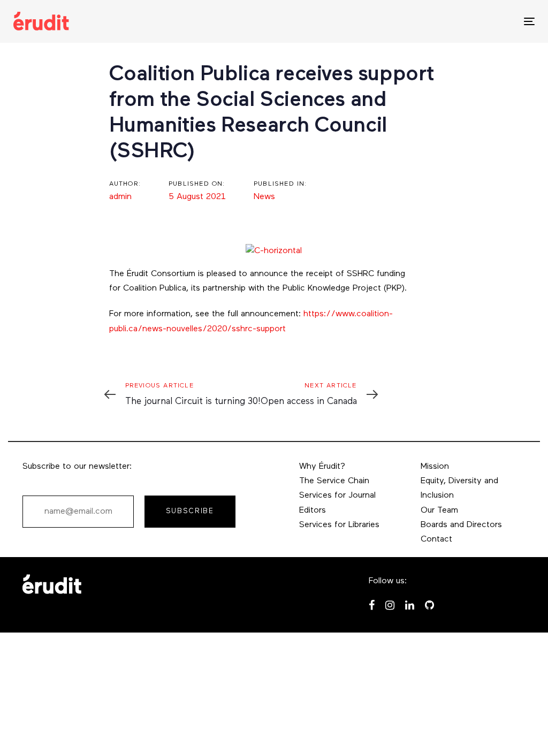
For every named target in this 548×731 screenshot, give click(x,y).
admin (120, 197)
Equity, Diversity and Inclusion (459, 488)
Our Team (439, 510)
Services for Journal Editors (337, 502)
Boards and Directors (461, 525)
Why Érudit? (322, 466)
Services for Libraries (339, 525)
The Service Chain (334, 481)
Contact (436, 539)
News (264, 197)
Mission (435, 466)
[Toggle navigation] (448, 21)
